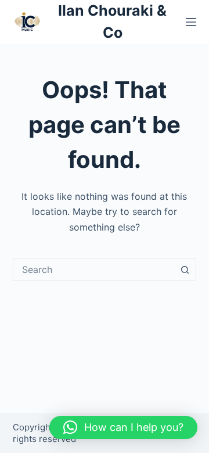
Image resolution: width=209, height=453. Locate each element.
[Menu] (191, 22)
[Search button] (185, 269)
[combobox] (93, 269)
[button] (123, 427)
